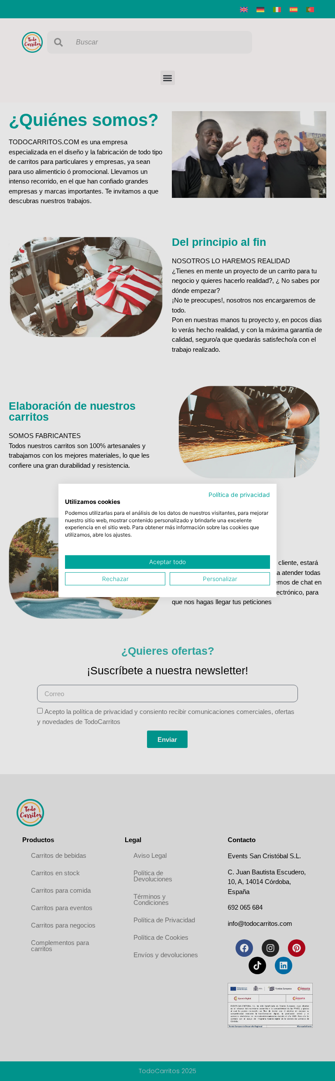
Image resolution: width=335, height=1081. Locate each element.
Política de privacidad (239, 494)
